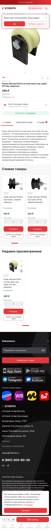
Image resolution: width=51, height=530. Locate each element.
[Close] (46, 17)
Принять (25, 510)
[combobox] (22, 14)
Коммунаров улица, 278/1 (14, 421)
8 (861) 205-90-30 (16, 460)
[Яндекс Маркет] (32, 396)
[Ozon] (7, 396)
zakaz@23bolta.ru (10, 453)
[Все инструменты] (44, 396)
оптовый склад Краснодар (15, 416)
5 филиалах (31, 113)
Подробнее (28, 505)
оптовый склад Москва (13, 411)
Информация (8, 341)
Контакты (6, 441)
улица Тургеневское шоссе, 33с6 (18, 431)
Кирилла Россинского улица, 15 (17, 426)
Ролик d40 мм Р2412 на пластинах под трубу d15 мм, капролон (12, 283)
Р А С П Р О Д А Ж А (25, 2)
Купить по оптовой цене (13, 235)
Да (14, 24)
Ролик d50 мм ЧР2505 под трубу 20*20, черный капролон (37, 199)
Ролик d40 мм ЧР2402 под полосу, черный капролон (13, 199)
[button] (46, 13)
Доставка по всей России (13, 446)
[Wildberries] (19, 396)
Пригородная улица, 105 (14, 436)
